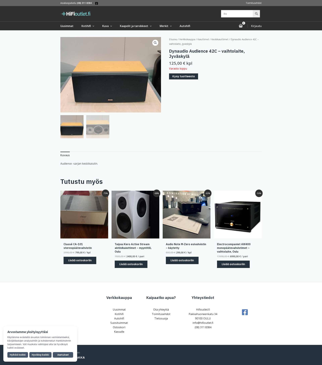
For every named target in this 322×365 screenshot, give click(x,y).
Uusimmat (119, 309)
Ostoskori (119, 327)
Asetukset (63, 354)
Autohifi (119, 318)
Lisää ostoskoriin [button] (80, 260)
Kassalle (119, 331)
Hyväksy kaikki (40, 354)
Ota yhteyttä (161, 309)
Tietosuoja (161, 318)
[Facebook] (96, 3)
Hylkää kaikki (18, 354)
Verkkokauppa (187, 39)
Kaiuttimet (203, 39)
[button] (155, 43)
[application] (92, 26)
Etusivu (173, 39)
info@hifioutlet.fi (203, 323)
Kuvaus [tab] (65, 155)
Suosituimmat (119, 323)
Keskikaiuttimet (219, 39)
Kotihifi (119, 314)
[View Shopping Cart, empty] (240, 26)
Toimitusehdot (254, 3)
